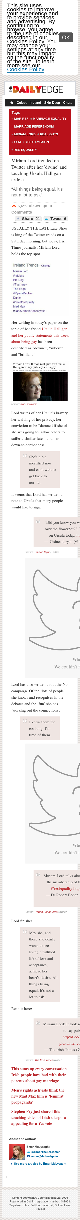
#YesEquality (61, 888)
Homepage (11, 103)
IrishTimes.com (28, 404)
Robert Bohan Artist (46, 912)
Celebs (22, 102)
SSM (17, 142)
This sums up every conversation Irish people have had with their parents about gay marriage (39, 1075)
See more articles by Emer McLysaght (40, 1163)
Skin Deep (52, 102)
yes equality (25, 150)
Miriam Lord (25, 134)
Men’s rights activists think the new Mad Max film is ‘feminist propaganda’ (37, 1096)
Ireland (35, 102)
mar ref (21, 118)
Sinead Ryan (42, 552)
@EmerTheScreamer (45, 1152)
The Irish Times (44, 1060)
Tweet (57, 218)
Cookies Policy (25, 69)
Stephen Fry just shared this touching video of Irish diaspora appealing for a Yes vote (38, 1117)
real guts (49, 134)
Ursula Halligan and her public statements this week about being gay (40, 335)
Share (30, 218)
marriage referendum (34, 126)
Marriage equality (49, 118)
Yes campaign (37, 142)
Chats (67, 102)
